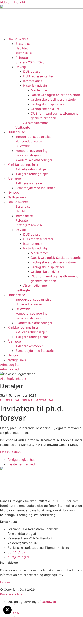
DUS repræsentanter (38, 76)
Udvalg (20, 67)
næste (21, 464)
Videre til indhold (12, 2)
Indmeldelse (24, 53)
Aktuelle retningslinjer (31, 169)
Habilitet (21, 48)
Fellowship (23, 146)
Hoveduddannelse (28, 141)
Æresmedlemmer (35, 123)
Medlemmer (39, 90)
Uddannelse (16, 132)
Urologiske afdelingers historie (53, 99)
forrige (22, 460)
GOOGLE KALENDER (15, 400)
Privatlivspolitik (11, 594)
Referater (22, 58)
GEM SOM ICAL (42, 400)
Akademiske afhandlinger (33, 160)
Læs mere (7, 582)
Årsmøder (15, 178)
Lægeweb (49, 602)
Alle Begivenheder (13, 379)
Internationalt (32, 81)
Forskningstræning (28, 155)
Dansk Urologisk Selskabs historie (56, 95)
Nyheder (14, 192)
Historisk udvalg (35, 85)
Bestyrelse (22, 44)
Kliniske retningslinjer (23, 165)
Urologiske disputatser (47, 104)
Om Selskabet (18, 39)
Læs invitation (10, 452)
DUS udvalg (32, 71)
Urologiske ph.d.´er (45, 109)
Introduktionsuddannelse (33, 137)
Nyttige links (17, 197)
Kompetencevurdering (31, 151)
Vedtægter (23, 127)
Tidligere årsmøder (29, 183)
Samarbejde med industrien (35, 188)
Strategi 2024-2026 (30, 62)
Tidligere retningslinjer (31, 174)
